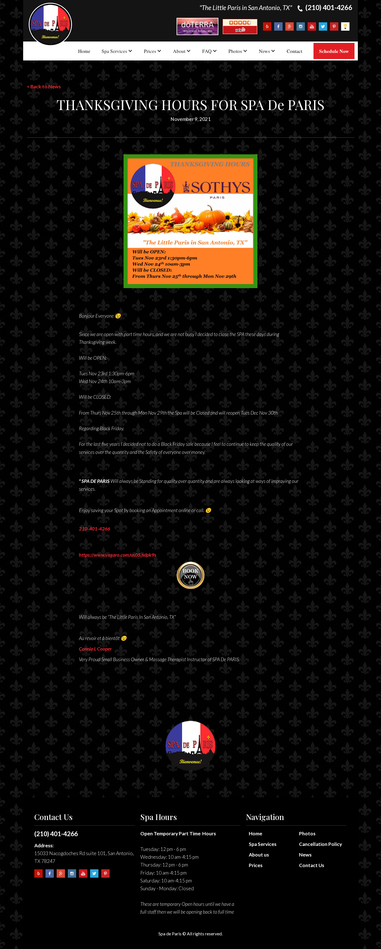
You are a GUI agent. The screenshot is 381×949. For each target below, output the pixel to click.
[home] (50, 24)
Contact (294, 51)
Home (84, 51)
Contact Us (311, 865)
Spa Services (262, 844)
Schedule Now (334, 51)
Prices (255, 865)
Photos (307, 833)
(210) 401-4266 (56, 834)
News (305, 855)
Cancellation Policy (320, 844)
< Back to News (44, 86)
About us (259, 855)
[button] (117, 51)
